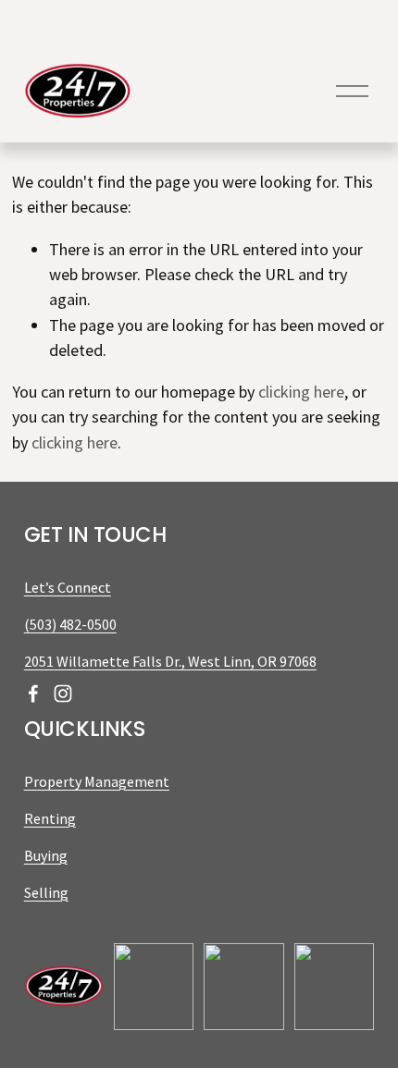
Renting (50, 818)
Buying (46, 855)
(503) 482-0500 (70, 624)
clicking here (301, 391)
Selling (46, 892)
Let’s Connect (67, 587)
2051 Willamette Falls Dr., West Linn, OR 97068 (170, 661)
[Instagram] (63, 693)
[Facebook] (33, 693)
